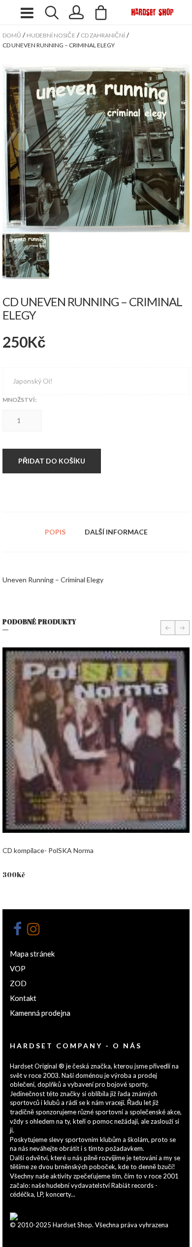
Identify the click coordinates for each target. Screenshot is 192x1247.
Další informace (116, 532)
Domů (11, 35)
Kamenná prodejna (40, 1012)
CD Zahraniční (103, 35)
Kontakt (23, 998)
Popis (55, 532)
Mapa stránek (32, 953)
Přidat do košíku (51, 461)
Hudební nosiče (51, 35)
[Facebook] (17, 929)
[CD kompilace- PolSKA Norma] (96, 740)
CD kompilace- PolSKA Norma (48, 850)
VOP (18, 968)
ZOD (18, 983)
